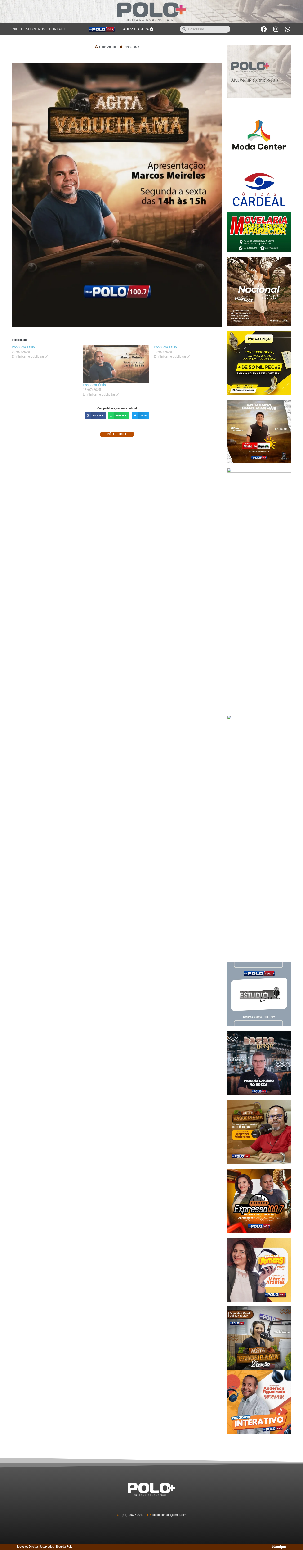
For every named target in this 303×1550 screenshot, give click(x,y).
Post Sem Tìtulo (94, 385)
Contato (57, 29)
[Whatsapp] (288, 29)
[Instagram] (276, 29)
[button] (95, 415)
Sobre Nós (35, 29)
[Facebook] (264, 29)
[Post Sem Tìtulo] (116, 364)
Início (17, 29)
